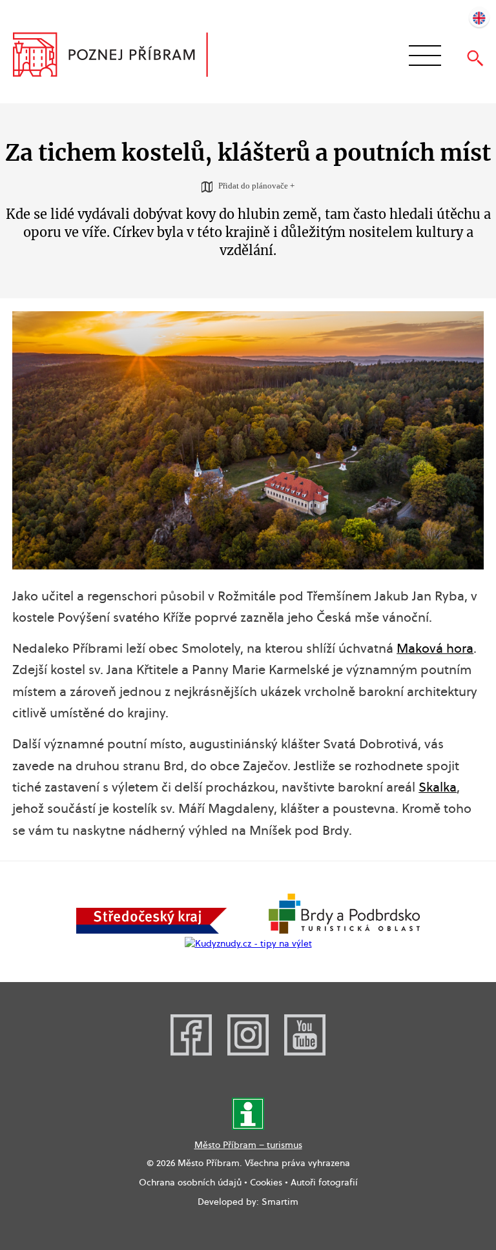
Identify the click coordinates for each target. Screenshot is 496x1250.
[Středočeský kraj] (151, 930)
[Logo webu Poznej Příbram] (123, 56)
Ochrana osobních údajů (190, 1182)
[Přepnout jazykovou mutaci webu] (479, 16)
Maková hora (435, 648)
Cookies (266, 1182)
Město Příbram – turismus (248, 1144)
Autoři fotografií (324, 1182)
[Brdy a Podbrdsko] (344, 930)
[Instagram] (248, 1052)
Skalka (437, 787)
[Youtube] (305, 1052)
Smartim (280, 1201)
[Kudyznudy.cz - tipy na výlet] (248, 943)
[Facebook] (191, 1052)
